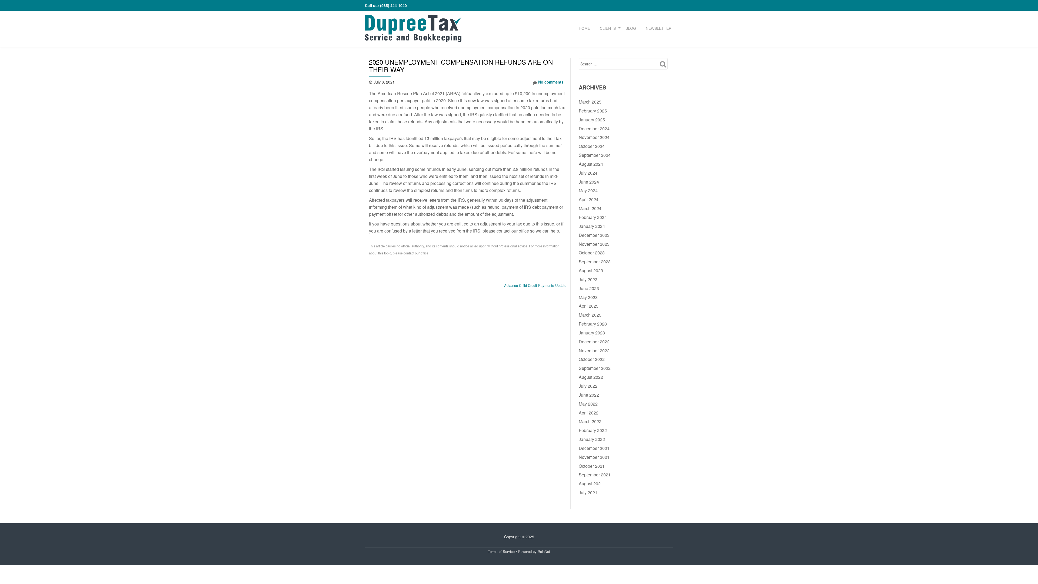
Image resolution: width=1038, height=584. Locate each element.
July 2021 (588, 492)
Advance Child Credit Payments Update (535, 285)
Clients (608, 28)
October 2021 (592, 466)
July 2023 (588, 279)
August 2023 (591, 270)
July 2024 (588, 173)
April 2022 (588, 413)
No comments (551, 82)
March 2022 (590, 421)
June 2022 (589, 395)
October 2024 (592, 146)
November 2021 (594, 457)
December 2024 (594, 128)
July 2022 (588, 386)
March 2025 (590, 102)
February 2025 (593, 111)
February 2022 (593, 430)
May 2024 (588, 190)
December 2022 (594, 342)
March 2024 (590, 208)
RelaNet (544, 551)
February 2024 (593, 217)
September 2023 (595, 261)
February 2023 (593, 324)
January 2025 (592, 120)
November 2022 (594, 350)
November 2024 (594, 137)
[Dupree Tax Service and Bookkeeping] (413, 28)
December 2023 (594, 235)
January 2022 (592, 439)
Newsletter (658, 28)
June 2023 (589, 288)
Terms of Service (501, 551)
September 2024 (595, 155)
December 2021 (594, 448)
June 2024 (589, 182)
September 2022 (595, 368)
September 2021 (595, 475)
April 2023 (588, 306)
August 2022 (591, 377)
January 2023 (592, 333)
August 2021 (591, 483)
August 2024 (591, 164)
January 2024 (592, 226)
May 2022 (588, 404)
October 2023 (592, 253)
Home (584, 28)
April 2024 (588, 199)
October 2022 (592, 359)
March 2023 (590, 315)
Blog (631, 28)
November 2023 (594, 244)
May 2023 (588, 297)
